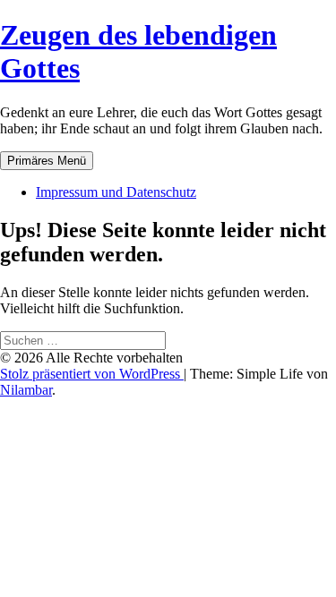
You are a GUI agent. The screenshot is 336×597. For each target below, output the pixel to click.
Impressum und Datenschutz (116, 192)
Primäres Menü (46, 160)
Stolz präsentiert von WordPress (92, 373)
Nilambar (26, 389)
